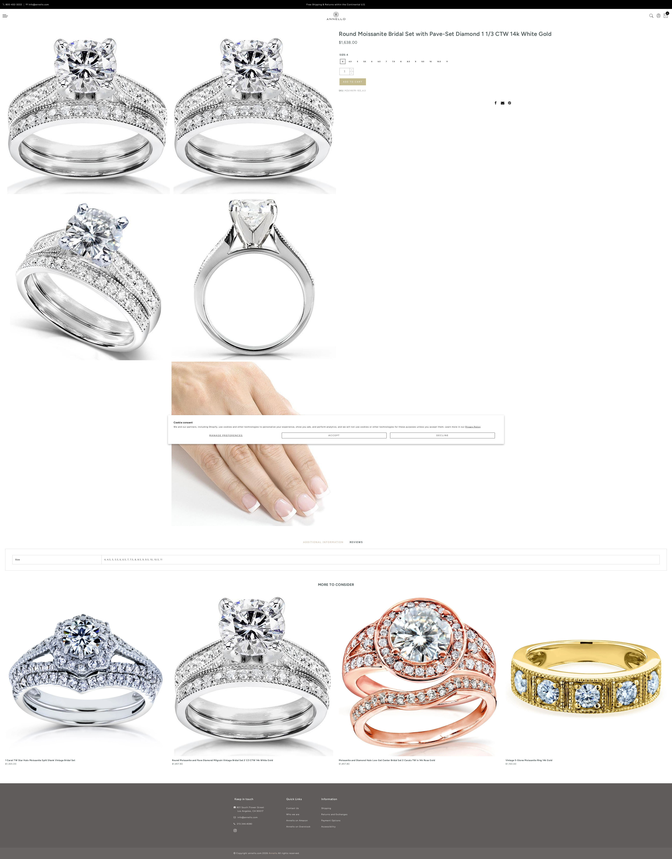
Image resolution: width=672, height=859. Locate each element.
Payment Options (331, 820)
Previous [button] (2, 683)
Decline (442, 435)
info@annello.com (247, 817)
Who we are (292, 814)
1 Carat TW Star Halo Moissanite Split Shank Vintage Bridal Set (40, 760)
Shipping (326, 808)
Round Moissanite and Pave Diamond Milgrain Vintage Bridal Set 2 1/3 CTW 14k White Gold (222, 760)
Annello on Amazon (297, 820)
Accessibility (328, 826)
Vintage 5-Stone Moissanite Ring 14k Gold (529, 760)
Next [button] (664, 683)
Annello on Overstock (298, 826)
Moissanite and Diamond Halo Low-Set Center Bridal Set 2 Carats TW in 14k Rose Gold (387, 760)
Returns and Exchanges (334, 814)
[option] (85, 680)
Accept (334, 435)
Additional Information (323, 542)
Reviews (356, 542)
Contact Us (292, 808)
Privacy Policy (473, 426)
